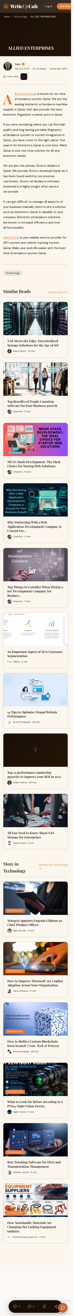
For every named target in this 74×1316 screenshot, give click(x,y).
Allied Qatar (11, 238)
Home (6, 16)
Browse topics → (58, 292)
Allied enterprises (26, 94)
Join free (65, 6)
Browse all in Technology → (53, 866)
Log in (48, 6)
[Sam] (7, 66)
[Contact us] (62, 1307)
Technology (20, 16)
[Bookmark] (44, 1306)
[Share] (56, 1306)
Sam (18, 64)
